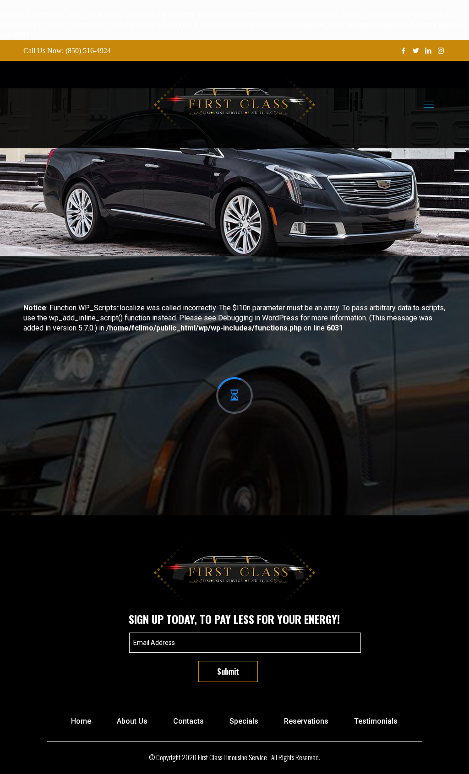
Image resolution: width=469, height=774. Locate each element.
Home (81, 721)
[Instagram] (441, 51)
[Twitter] (416, 51)
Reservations (306, 721)
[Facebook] (404, 51)
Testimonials (376, 721)
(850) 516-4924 (88, 50)
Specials (243, 721)
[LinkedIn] (428, 51)
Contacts (188, 721)
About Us (132, 721)
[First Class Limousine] (234, 104)
